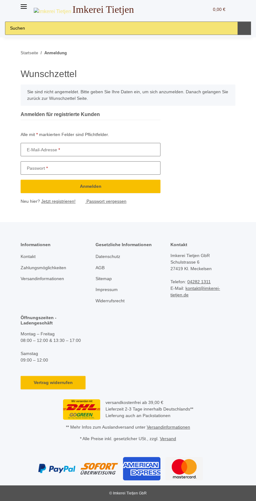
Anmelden (90, 186)
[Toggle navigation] (24, 4)
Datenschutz (108, 256)
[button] (179, 9)
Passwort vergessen (105, 201)
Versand (168, 438)
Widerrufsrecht (110, 300)
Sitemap (104, 278)
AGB (100, 267)
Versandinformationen (42, 278)
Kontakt (28, 256)
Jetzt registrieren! (58, 201)
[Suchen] (244, 28)
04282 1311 (199, 281)
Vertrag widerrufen (53, 382)
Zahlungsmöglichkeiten (43, 267)
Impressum (107, 289)
